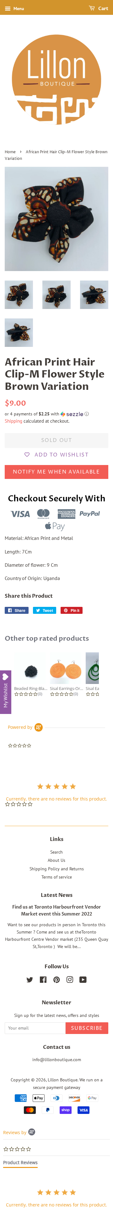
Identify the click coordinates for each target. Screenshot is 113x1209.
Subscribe (87, 1028)
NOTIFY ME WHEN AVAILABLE (56, 471)
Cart (102, 9)
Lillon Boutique (63, 1080)
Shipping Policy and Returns (57, 869)
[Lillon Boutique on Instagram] (69, 981)
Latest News (57, 895)
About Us (56, 860)
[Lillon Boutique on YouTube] (83, 981)
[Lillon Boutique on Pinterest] (56, 981)
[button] (56, 414)
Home (10, 152)
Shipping (13, 421)
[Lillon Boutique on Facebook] (43, 981)
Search (56, 852)
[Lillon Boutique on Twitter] (29, 981)
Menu (18, 8)
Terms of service (56, 877)
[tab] (20, 1164)
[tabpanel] (56, 1198)
